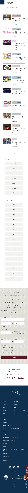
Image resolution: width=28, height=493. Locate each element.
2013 (14, 268)
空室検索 (14, 357)
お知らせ (14, 168)
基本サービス (6, 422)
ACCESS (18, 2)
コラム (14, 173)
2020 (14, 234)
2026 (14, 204)
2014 (14, 264)
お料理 (14, 163)
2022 (14, 224)
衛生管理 (14, 188)
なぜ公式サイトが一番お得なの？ (11, 429)
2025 (14, 209)
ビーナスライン (6, 434)
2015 (14, 259)
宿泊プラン (16, 414)
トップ (4, 401)
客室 (4, 414)
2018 (14, 244)
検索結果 (3, 345)
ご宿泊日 (3, 317)
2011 (14, 278)
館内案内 (16, 404)
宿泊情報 (14, 183)
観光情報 (14, 193)
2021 (14, 229)
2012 (14, 273)
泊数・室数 (4, 329)
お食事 (4, 410)
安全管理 (14, 178)
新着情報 (16, 401)
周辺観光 (5, 443)
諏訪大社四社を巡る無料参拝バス (11, 437)
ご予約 (4, 419)
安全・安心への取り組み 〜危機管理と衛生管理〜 (14, 449)
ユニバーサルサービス (19, 410)
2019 (14, 239)
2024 (14, 214)
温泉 (4, 407)
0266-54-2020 (10, 2)
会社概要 (5, 460)
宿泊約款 (5, 454)
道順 (15, 407)
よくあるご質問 (7, 425)
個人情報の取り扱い (8, 457)
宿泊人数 (3, 337)
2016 (14, 254)
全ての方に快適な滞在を (9, 440)
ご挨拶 (4, 404)
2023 (14, 219)
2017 (14, 249)
